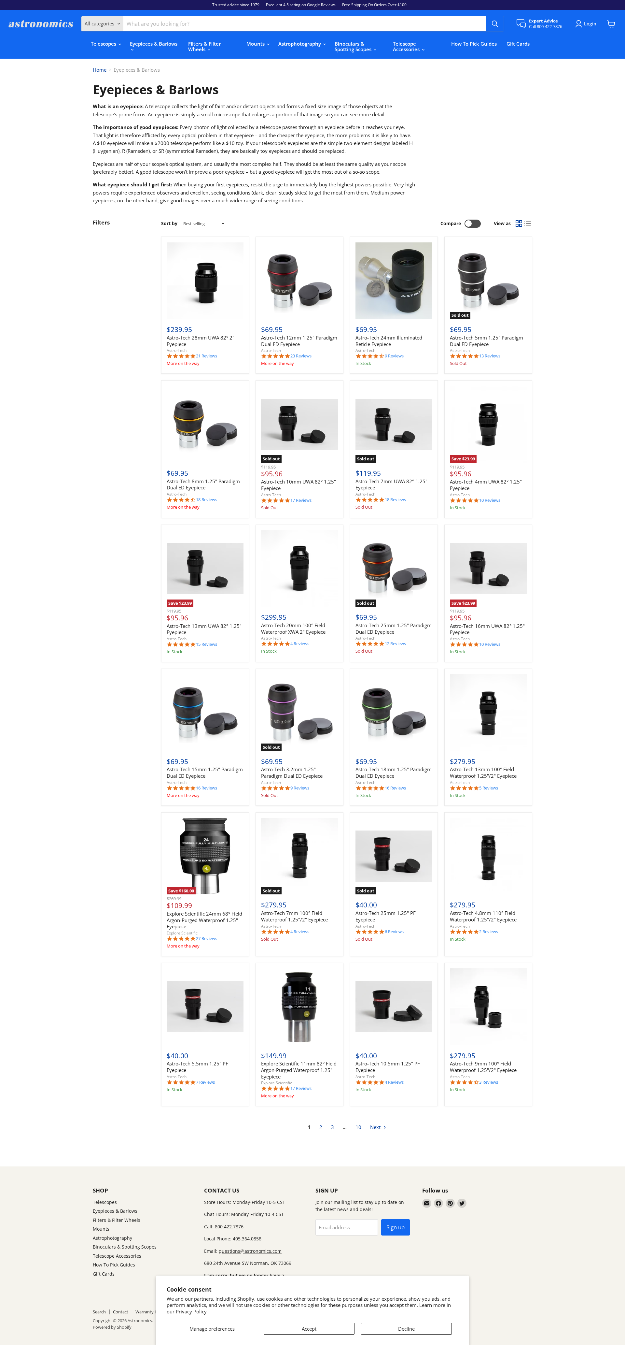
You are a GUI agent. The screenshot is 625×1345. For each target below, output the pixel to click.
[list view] (528, 223)
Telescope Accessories (407, 46)
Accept (309, 1328)
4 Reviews (299, 643)
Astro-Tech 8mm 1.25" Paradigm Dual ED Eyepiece (203, 484)
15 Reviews (206, 644)
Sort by (169, 223)
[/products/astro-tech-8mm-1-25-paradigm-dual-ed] (205, 424)
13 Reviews (489, 356)
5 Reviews (488, 788)
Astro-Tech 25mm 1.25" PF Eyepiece (385, 916)
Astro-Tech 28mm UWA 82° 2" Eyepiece (200, 340)
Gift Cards (518, 43)
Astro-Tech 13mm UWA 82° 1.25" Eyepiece (204, 629)
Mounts (256, 43)
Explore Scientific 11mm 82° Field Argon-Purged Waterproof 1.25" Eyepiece (299, 1069)
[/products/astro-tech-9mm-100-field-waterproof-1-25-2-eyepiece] (488, 1006)
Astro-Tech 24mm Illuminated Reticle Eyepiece (388, 340)
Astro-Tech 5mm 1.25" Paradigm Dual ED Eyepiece (486, 340)
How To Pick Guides (474, 43)
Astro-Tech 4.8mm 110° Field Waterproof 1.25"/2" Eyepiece (483, 916)
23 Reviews (301, 356)
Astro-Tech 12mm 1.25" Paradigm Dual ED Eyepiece (299, 340)
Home (99, 70)
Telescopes (104, 43)
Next (376, 1127)
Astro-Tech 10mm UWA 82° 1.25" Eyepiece (298, 484)
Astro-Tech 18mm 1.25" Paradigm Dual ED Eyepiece (393, 772)
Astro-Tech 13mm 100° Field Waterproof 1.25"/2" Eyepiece (483, 772)
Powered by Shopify (112, 1327)
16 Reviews (206, 788)
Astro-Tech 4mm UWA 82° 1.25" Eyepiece (486, 484)
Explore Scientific (182, 933)
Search (99, 1312)
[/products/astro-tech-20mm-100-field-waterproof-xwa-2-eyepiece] (299, 568)
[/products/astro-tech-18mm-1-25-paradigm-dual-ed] (393, 712)
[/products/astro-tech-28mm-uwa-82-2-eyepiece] (205, 280)
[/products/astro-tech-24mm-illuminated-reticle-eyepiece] (393, 280)
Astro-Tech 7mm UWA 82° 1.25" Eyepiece (391, 484)
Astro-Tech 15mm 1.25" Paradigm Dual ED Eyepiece (205, 772)
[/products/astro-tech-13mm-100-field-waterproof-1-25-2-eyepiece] (488, 712)
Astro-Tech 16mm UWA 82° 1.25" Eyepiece (487, 629)
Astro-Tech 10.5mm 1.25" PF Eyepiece (387, 1066)
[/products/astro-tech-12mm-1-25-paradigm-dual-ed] (299, 280)
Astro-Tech (177, 350)
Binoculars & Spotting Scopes (354, 46)
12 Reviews (395, 643)
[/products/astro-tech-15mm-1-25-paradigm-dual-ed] (205, 712)
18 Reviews (206, 499)
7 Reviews (205, 1082)
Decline (406, 1328)
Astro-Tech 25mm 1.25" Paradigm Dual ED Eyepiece (393, 628)
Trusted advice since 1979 (235, 5)
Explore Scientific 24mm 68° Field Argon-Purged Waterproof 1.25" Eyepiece (204, 920)
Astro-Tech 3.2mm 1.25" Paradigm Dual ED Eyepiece (292, 772)
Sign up (395, 1227)
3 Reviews (488, 1082)
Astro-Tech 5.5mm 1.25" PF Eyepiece (197, 1066)
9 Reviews (394, 356)
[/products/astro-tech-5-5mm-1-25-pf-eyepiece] (205, 1006)
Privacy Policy (191, 1311)
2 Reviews (488, 931)
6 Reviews (394, 931)
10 (358, 1127)
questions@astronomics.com (250, 1251)
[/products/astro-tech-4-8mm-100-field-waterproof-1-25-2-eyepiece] (488, 856)
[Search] (495, 23)
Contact (120, 1312)
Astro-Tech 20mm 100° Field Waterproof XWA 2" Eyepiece (293, 628)
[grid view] (518, 223)
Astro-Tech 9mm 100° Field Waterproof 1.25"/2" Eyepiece (483, 1066)
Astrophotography (300, 43)
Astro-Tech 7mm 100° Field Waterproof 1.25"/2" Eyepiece (294, 916)
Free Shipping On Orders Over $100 (374, 5)
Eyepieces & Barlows (153, 43)
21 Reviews (206, 356)
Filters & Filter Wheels (204, 46)
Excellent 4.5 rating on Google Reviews (301, 5)
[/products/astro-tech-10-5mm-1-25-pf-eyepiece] (393, 1006)
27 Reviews (206, 938)
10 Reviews (489, 500)
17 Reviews (301, 500)
